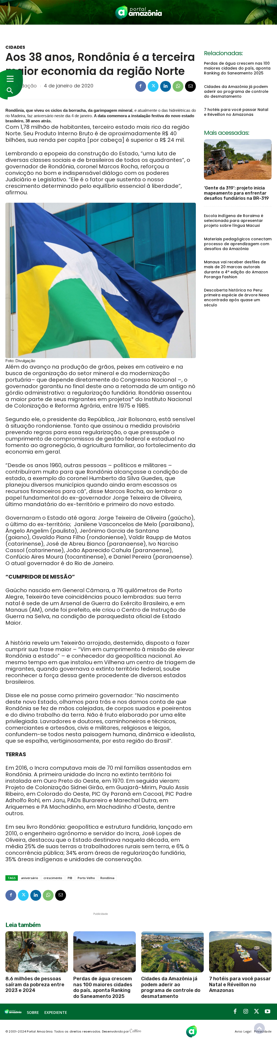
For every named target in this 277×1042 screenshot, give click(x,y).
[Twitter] (153, 86)
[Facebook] (140, 86)
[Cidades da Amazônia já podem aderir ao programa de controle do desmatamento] (172, 951)
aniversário (29, 878)
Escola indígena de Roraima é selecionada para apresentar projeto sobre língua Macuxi (233, 220)
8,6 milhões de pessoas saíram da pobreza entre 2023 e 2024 (34, 984)
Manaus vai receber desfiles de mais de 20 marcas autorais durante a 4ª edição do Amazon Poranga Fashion (236, 269)
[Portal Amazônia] (138, 12)
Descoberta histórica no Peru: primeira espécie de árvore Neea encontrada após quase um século (236, 297)
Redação (26, 85)
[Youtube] (267, 1012)
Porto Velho (86, 878)
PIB (70, 878)
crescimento (53, 878)
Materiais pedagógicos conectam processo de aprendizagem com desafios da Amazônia (238, 243)
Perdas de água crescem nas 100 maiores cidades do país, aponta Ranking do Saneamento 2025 (237, 68)
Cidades (15, 47)
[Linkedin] (165, 86)
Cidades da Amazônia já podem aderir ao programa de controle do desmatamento (236, 91)
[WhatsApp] (178, 86)
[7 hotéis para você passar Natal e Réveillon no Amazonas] (240, 951)
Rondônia (107, 878)
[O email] (190, 86)
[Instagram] (246, 1012)
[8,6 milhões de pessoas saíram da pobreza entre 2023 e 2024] (36, 951)
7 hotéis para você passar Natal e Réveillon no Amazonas (236, 112)
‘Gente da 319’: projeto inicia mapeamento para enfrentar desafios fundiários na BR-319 (236, 193)
